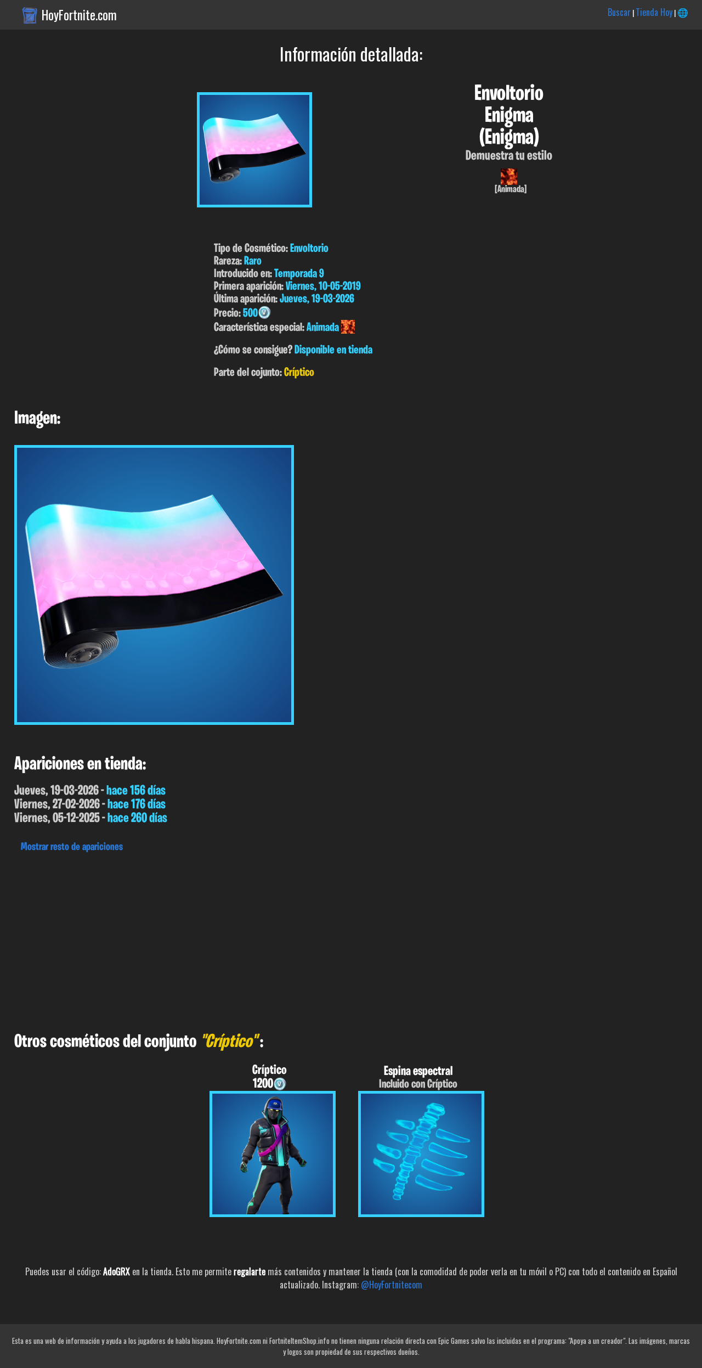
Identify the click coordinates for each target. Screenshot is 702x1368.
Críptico (299, 373)
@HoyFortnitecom (391, 1284)
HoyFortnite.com (79, 14)
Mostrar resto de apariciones (72, 847)
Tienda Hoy (654, 12)
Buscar (619, 12)
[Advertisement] (329, 939)
